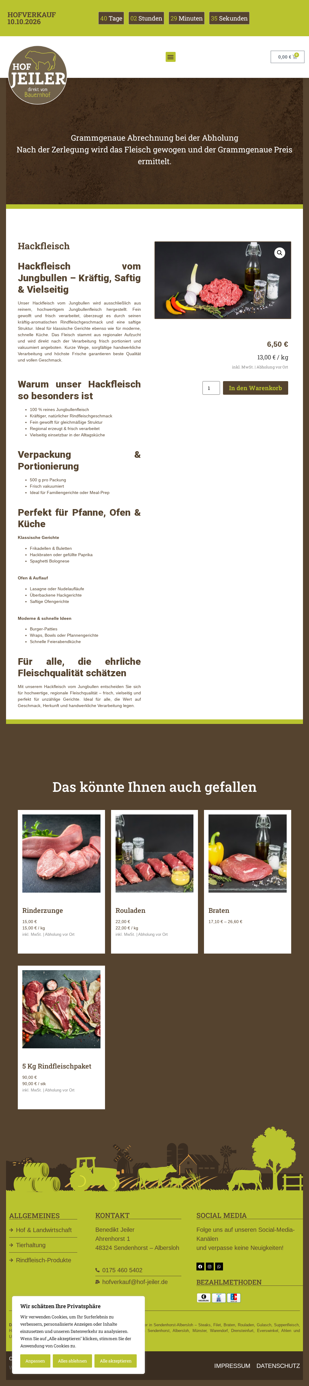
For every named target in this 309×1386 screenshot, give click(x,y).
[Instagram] (210, 1266)
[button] (171, 57)
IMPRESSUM (232, 1365)
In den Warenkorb (255, 388)
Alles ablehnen (72, 1361)
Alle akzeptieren (116, 1361)
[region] (78, 1335)
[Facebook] (200, 1266)
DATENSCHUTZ (278, 1365)
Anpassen (35, 1361)
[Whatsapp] (219, 1266)
